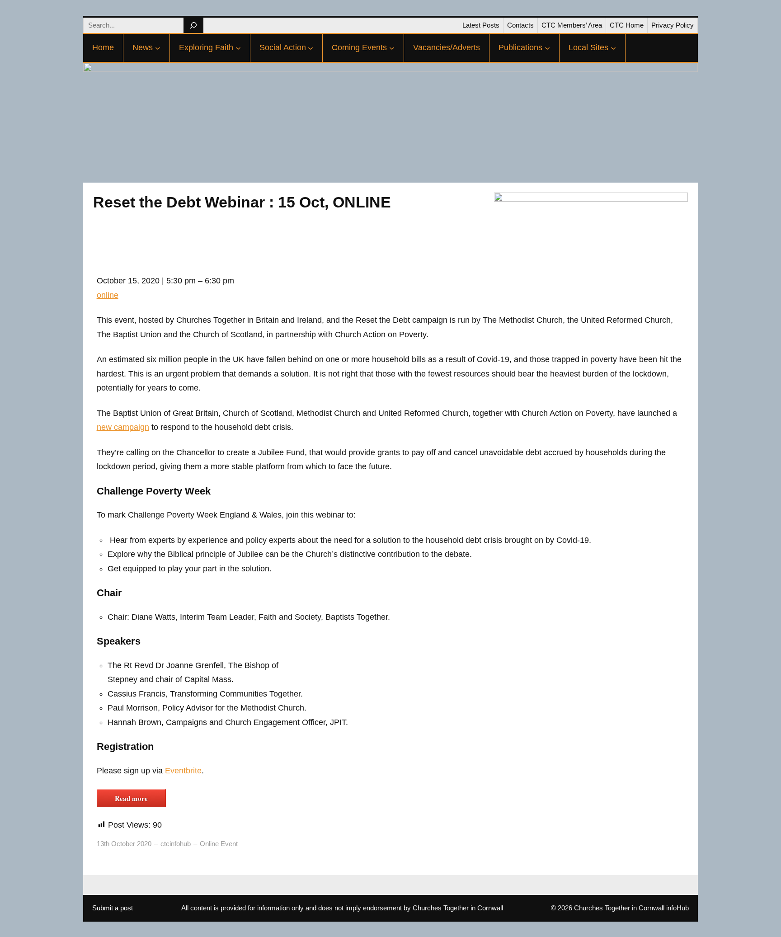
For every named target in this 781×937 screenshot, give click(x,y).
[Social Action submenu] (310, 48)
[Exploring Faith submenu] (238, 48)
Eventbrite (183, 770)
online (107, 295)
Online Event (219, 844)
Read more (131, 798)
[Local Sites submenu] (613, 48)
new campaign (123, 427)
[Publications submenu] (547, 48)
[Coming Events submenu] (392, 48)
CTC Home (627, 25)
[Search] (193, 25)
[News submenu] (157, 48)
